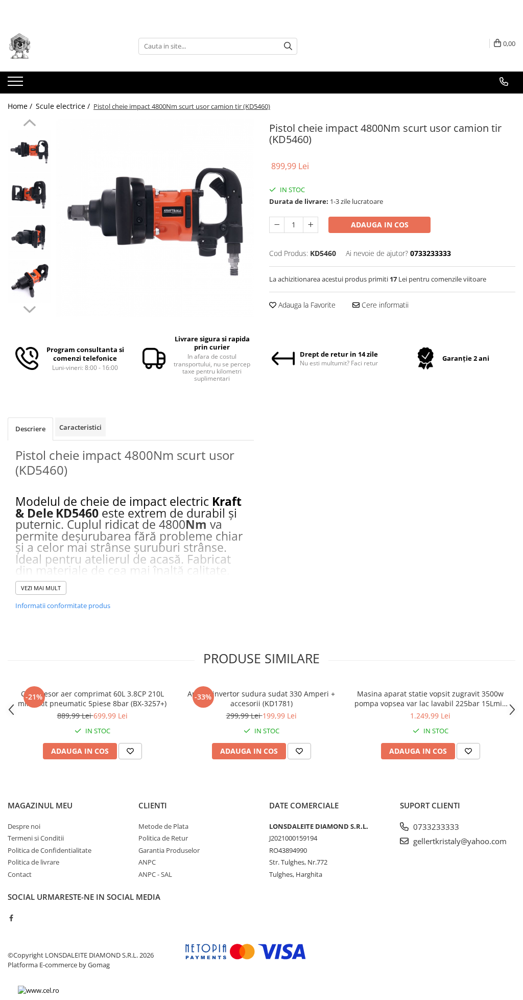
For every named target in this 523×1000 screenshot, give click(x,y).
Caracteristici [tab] (80, 427)
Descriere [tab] (30, 428)
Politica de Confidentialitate (49, 850)
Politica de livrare (33, 862)
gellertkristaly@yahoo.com (459, 841)
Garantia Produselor (169, 850)
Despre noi (24, 826)
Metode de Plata (163, 826)
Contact (20, 874)
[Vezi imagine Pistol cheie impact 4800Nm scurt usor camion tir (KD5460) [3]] (29, 281)
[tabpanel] (155, 218)
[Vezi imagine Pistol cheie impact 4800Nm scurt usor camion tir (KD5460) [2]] (29, 238)
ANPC (147, 862)
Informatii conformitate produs (62, 605)
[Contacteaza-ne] (503, 82)
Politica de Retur (163, 838)
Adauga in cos (380, 224)
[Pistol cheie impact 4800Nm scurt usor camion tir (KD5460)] (155, 218)
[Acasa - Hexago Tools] (59, 46)
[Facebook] (11, 917)
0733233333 (435, 827)
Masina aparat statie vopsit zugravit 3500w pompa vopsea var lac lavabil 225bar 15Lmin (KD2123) (430, 698)
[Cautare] (288, 46)
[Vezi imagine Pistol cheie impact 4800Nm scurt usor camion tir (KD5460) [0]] (29, 151)
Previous (29, 124)
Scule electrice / (64, 106)
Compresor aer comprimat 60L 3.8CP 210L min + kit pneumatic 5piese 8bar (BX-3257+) (92, 698)
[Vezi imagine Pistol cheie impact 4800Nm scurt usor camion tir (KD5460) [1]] (29, 194)
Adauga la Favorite (306, 305)
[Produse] (17, 84)
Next (29, 308)
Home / (21, 106)
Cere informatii (384, 305)
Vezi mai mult (41, 588)
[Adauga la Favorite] (130, 751)
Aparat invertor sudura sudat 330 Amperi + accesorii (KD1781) (261, 698)
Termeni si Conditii (36, 838)
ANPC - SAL (155, 874)
